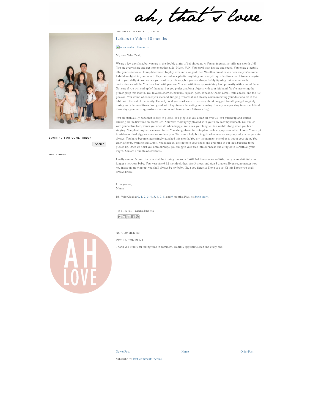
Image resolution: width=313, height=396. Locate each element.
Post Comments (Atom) (147, 359)
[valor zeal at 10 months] (188, 47)
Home (185, 351)
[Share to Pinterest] (137, 216)
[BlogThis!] (124, 216)
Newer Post (123, 351)
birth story (201, 196)
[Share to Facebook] (133, 216)
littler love (148, 210)
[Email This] (120, 216)
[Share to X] (128, 216)
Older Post (247, 351)
